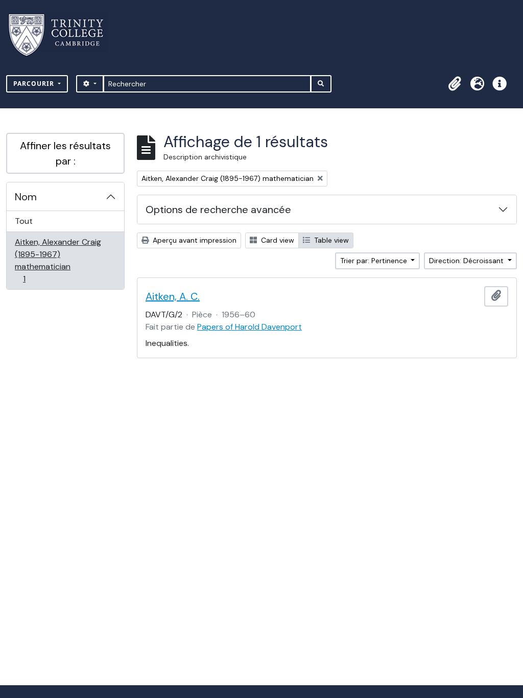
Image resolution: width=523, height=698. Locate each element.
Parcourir (34, 83)
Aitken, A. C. (173, 296)
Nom (26, 196)
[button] (454, 84)
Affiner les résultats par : (65, 153)
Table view (330, 240)
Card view (276, 240)
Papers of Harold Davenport (249, 326)
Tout (24, 221)
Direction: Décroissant (467, 260)
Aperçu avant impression (193, 240)
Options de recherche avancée (218, 209)
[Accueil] (62, 35)
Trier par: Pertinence (374, 260)
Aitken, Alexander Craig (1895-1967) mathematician (57, 260)
